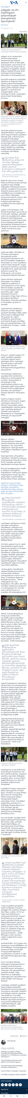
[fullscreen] (25, 246)
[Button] (23, 32)
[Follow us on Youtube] (9, 1084)
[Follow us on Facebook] (2, 1084)
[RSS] (16, 1084)
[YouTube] (17, 1096)
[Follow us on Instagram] (13, 1084)
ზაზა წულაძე (4, 25)
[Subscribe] (20, 1084)
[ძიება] (24, 1096)
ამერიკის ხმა (8, 238)
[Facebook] (4, 1096)
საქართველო (5, 7)
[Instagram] (10, 1096)
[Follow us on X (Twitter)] (6, 1084)
